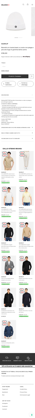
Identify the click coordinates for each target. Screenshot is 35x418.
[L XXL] (26, 231)
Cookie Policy (23, 389)
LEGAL (22, 386)
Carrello (28, 4)
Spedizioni (5, 392)
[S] (8, 160)
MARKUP (4, 44)
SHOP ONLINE (6, 386)
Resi (3, 395)
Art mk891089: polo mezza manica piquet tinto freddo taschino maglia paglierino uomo (25, 212)
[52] (8, 297)
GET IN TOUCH (6, 400)
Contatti (4, 409)
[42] (26, 160)
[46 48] (8, 265)
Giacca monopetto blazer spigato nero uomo (7, 279)
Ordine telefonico (8, 83)
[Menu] (32, 4)
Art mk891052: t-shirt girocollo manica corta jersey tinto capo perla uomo (8, 211)
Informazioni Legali (25, 395)
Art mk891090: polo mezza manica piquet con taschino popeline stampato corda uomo (8, 176)
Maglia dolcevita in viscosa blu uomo (25, 311)
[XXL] (8, 231)
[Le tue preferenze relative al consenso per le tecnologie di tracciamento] (32, 415)
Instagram (5, 403)
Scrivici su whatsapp (24, 83)
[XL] (8, 195)
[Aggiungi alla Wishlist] (31, 76)
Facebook (4, 406)
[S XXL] (8, 329)
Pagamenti (5, 389)
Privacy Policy (23, 392)
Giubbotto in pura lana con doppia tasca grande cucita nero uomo (8, 312)
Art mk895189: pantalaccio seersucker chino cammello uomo (26, 175)
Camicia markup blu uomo (7, 342)
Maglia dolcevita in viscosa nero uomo (25, 279)
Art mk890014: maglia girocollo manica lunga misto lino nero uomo (8, 246)
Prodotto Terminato (15, 76)
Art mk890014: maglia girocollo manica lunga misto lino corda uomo (26, 246)
